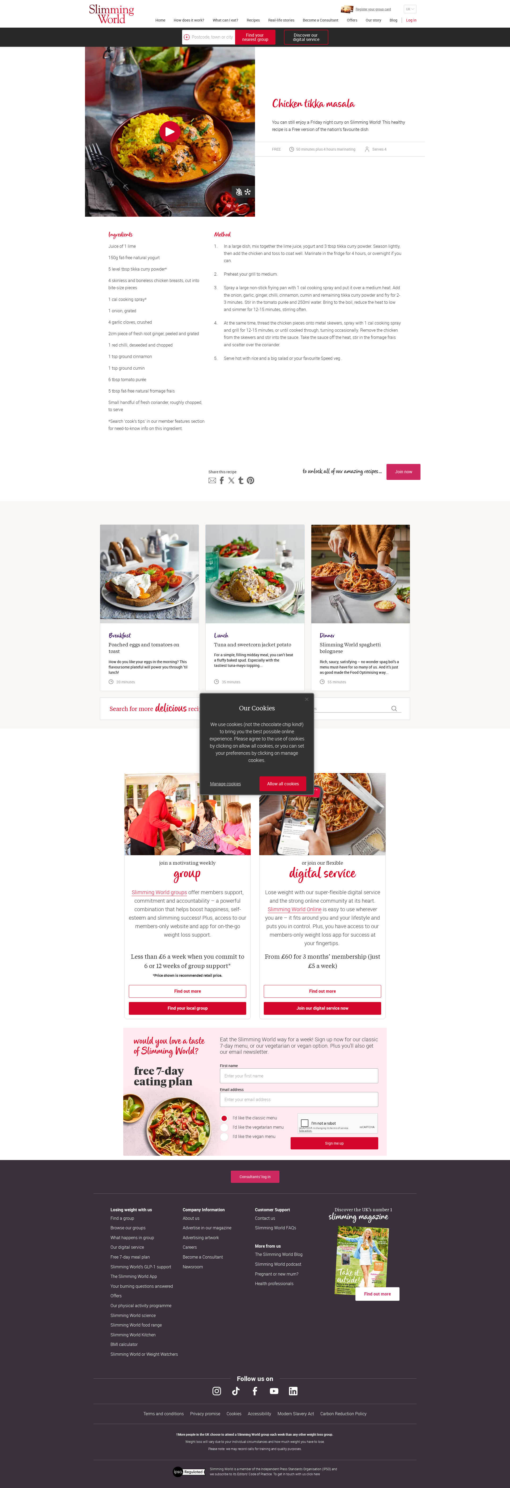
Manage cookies (225, 784)
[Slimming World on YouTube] (274, 1391)
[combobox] (228, 37)
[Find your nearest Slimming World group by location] (187, 37)
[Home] (111, 13)
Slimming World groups (159, 892)
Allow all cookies (283, 784)
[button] (212, 480)
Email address (232, 1089)
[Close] (307, 699)
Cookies (234, 1413)
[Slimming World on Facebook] (255, 1391)
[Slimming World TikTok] (236, 1391)
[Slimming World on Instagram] (216, 1391)
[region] (256, 744)
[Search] (394, 708)
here (317, 1474)
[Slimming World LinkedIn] (293, 1391)
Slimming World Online (294, 909)
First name (229, 1065)
